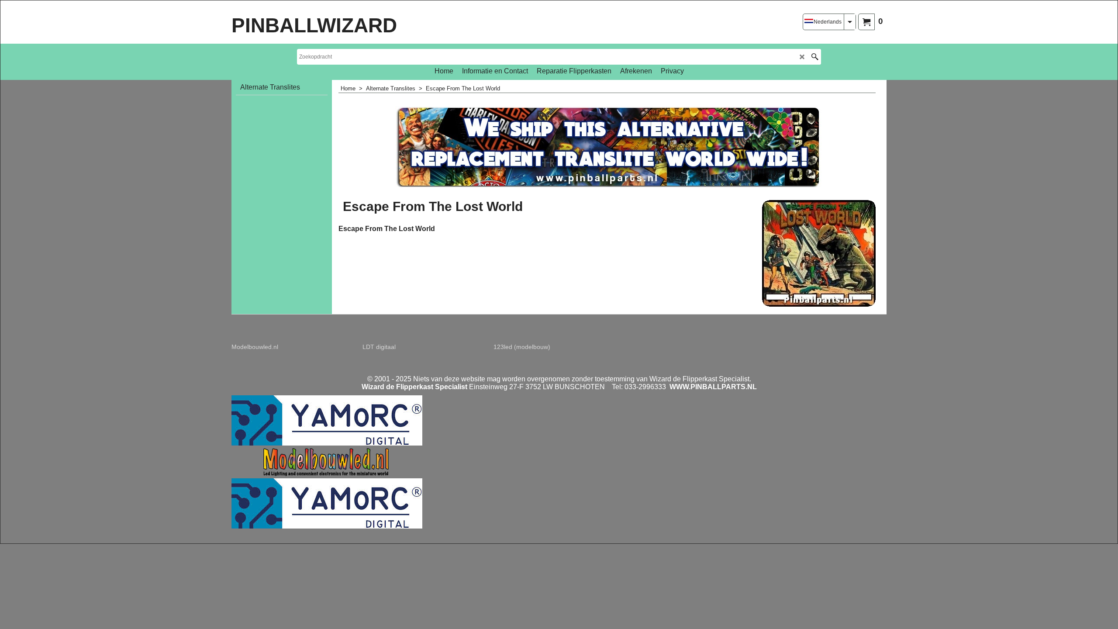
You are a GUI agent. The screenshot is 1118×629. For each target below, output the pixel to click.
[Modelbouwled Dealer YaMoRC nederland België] (327, 474)
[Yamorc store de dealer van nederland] (326, 526)
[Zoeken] (814, 57)
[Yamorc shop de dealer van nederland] (326, 443)
